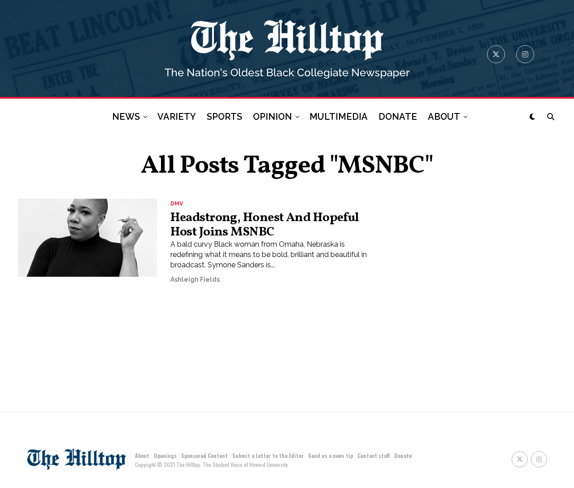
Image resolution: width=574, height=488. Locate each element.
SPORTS (224, 116)
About (142, 455)
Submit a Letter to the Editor (268, 455)
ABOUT (444, 116)
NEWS (126, 116)
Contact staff (373, 455)
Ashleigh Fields (195, 279)
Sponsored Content (204, 455)
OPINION (272, 116)
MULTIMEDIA (338, 116)
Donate (403, 455)
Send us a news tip (330, 455)
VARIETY (176, 116)
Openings (165, 455)
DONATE (397, 116)
